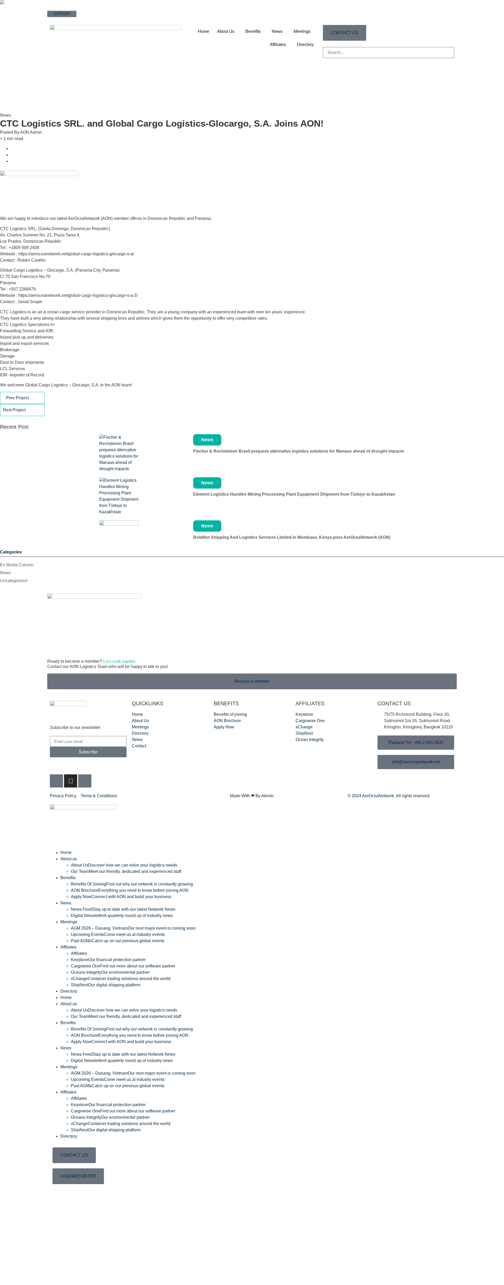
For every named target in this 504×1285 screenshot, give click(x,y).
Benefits (253, 31)
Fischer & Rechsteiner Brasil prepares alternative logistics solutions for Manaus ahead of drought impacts (298, 451)
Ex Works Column (17, 565)
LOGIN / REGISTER (62, 20)
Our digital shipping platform (105, 985)
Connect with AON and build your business (121, 896)
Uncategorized (13, 580)
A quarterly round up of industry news (122, 915)
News (277, 31)
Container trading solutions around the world (120, 978)
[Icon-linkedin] (84, 780)
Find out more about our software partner (123, 966)
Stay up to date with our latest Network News (123, 909)
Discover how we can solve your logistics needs (124, 865)
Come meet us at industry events (118, 934)
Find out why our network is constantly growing (132, 884)
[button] (388, 44)
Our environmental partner (110, 972)
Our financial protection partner (108, 959)
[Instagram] (70, 780)
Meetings (302, 31)
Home (203, 31)
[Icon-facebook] (56, 780)
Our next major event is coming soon (133, 928)
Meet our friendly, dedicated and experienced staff (126, 871)
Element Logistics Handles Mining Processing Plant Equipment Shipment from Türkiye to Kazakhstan (294, 494)
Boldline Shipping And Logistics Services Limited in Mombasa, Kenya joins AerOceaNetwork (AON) (291, 537)
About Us (225, 31)
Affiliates (278, 44)
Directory (305, 44)
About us (68, 859)
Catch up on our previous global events (117, 941)
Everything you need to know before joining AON (129, 890)
